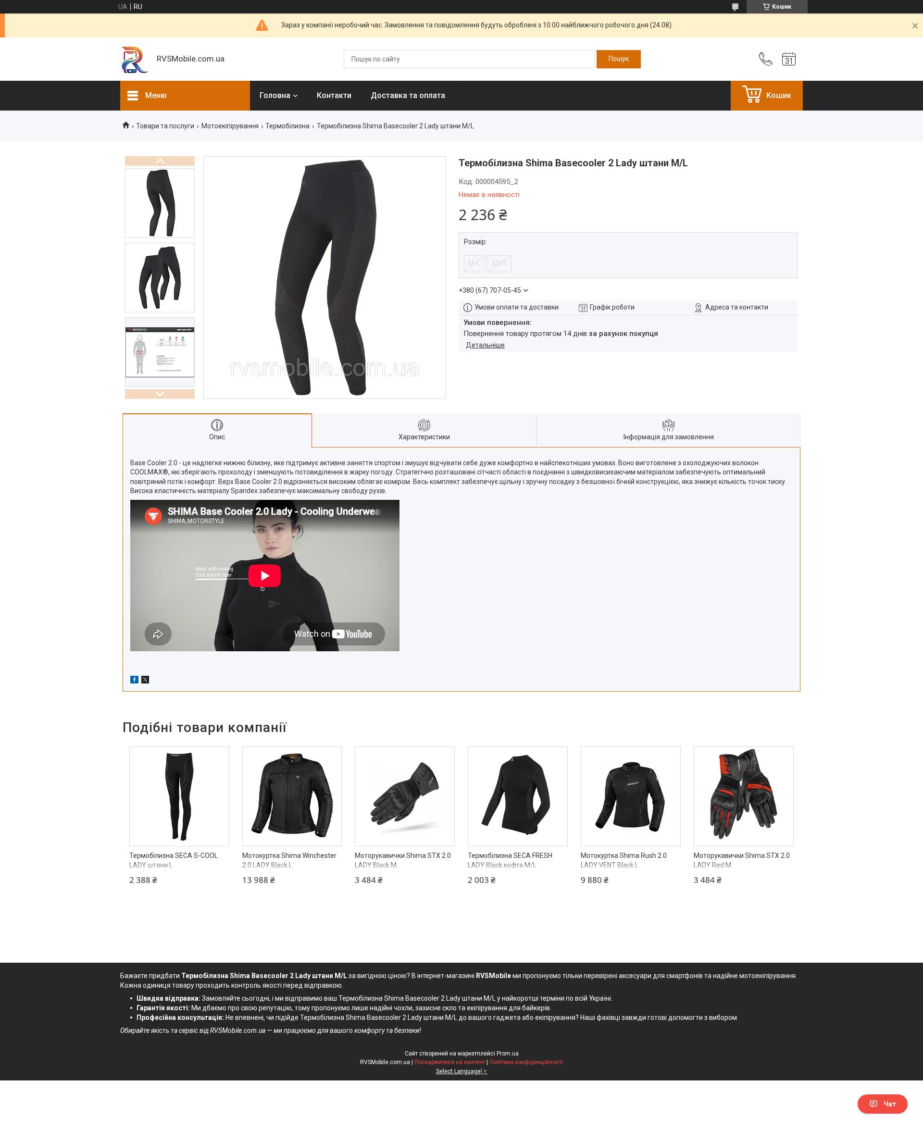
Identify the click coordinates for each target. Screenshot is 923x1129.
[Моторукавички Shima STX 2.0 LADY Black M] (405, 796)
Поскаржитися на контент (449, 1062)
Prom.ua (508, 1053)
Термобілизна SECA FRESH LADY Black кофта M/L (510, 860)
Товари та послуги (165, 126)
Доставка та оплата (408, 95)
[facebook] (134, 681)
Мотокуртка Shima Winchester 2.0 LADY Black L (289, 860)
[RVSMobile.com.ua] (134, 59)
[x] (145, 681)
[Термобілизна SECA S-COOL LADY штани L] (179, 796)
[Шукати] (619, 59)
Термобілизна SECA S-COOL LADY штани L (173, 860)
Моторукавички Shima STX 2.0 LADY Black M (403, 860)
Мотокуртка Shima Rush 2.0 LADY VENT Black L (624, 860)
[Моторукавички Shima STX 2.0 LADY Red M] (744, 796)
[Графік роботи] (789, 59)
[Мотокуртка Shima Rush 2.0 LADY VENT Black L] (631, 796)
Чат (890, 1104)
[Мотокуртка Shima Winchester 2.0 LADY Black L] (292, 796)
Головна (275, 95)
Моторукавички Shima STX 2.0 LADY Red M (742, 860)
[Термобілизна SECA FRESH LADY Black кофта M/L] (518, 796)
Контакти (334, 95)
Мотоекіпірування (230, 126)
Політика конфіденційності (526, 1062)
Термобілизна (287, 126)
